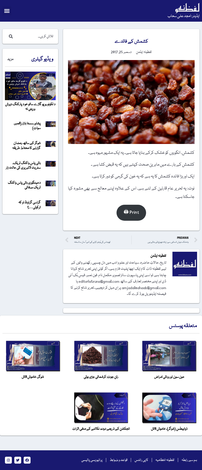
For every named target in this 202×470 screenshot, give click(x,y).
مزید (10, 59)
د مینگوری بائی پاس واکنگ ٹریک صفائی (24, 185)
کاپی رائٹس (141, 460)
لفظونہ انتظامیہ (164, 460)
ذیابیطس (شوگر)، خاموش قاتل (169, 429)
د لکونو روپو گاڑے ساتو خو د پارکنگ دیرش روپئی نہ (30, 107)
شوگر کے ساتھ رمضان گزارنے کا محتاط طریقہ (26, 146)
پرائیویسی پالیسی (91, 460)
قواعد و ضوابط (118, 460)
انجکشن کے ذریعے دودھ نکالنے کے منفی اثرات (101, 429)
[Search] (10, 36)
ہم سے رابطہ (189, 460)
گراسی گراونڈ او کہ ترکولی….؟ (29, 205)
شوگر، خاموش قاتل (33, 377)
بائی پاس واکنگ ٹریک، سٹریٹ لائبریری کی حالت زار (23, 165)
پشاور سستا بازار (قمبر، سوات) (27, 126)
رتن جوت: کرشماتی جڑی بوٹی (101, 377)
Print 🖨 (131, 212)
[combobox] (35, 36)
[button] (6, 10)
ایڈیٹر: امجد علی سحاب (184, 16)
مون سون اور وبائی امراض (169, 377)
